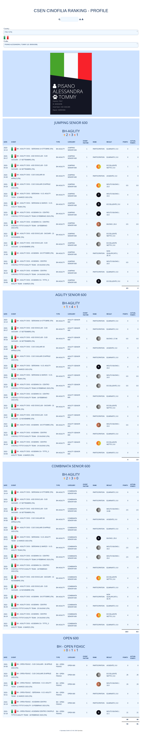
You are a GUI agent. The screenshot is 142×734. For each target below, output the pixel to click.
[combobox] (71, 32)
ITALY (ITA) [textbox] (8, 32)
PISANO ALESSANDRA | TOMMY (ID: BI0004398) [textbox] (21, 44)
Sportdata (80, 730)
